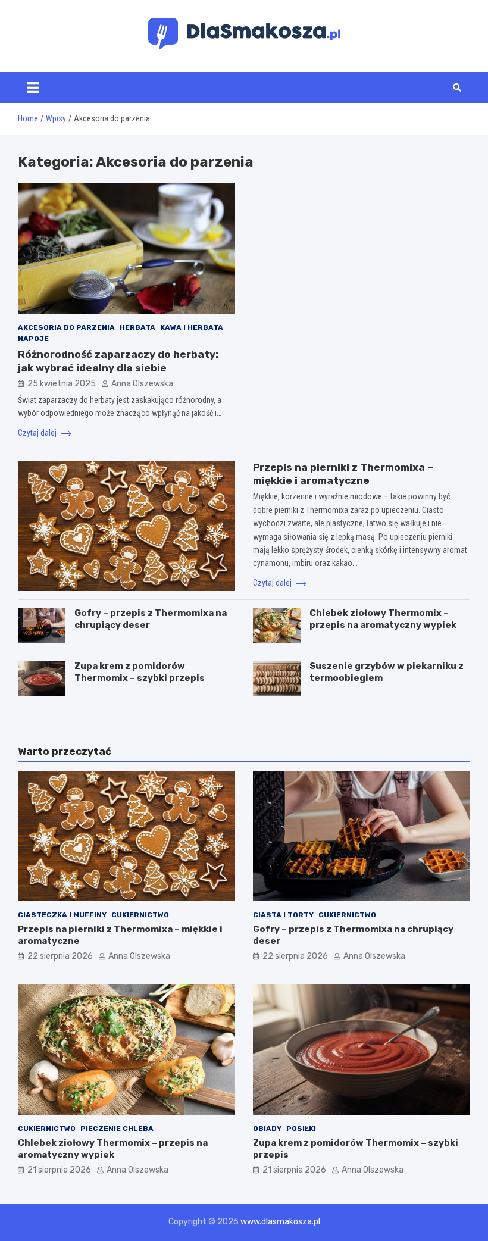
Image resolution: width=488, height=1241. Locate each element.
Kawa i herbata (191, 327)
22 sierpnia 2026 (60, 956)
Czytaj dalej (38, 432)
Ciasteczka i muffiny (62, 915)
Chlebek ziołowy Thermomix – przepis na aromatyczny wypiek (382, 619)
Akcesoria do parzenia (66, 327)
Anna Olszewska (142, 384)
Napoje (33, 339)
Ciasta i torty (283, 915)
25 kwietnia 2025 (61, 384)
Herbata (137, 327)
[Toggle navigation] (33, 87)
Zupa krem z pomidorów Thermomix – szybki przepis (139, 672)
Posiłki (301, 1128)
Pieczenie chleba (117, 1128)
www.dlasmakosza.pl (280, 1222)
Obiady (267, 1128)
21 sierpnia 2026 (59, 1170)
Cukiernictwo (140, 915)
